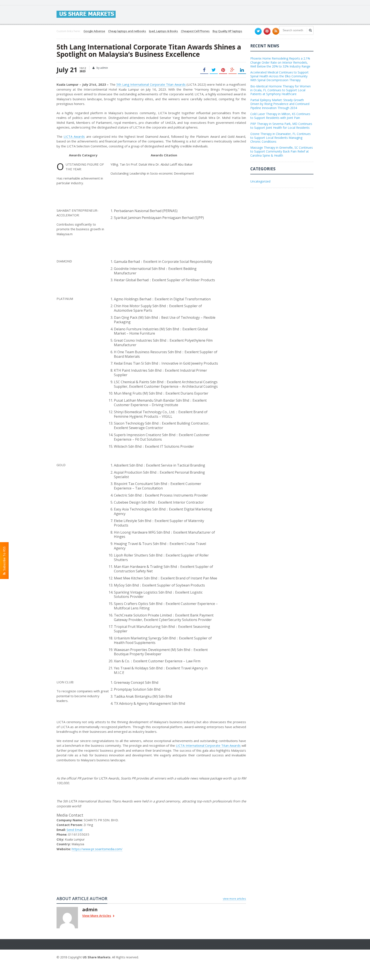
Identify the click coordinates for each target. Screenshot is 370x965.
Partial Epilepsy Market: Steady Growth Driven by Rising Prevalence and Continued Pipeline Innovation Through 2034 (279, 104)
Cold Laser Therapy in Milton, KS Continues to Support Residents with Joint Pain (280, 116)
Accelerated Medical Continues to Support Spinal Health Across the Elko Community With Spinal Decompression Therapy (279, 76)
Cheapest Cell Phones (195, 31)
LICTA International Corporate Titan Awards (208, 745)
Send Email (74, 829)
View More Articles (96, 916)
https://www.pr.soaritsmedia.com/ (97, 849)
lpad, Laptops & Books (163, 31)
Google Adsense (94, 31)
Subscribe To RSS (4, 559)
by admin (102, 68)
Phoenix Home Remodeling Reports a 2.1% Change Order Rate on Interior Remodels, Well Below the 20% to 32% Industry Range (280, 62)
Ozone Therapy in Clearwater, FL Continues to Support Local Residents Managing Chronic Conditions (280, 138)
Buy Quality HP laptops (227, 31)
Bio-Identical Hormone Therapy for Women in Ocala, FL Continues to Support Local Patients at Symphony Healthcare (280, 90)
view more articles (234, 899)
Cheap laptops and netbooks (127, 31)
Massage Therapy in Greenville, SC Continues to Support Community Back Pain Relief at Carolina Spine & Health (281, 151)
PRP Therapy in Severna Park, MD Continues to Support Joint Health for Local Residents (281, 126)
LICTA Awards (74, 136)
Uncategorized (260, 181)
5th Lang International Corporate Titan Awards (151, 84)
